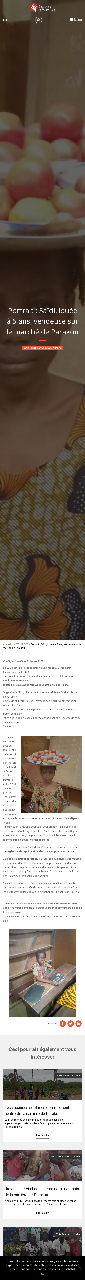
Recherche (38, 20)
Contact (5, 20)
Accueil (7, 644)
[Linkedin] (78, 1023)
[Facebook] (63, 1023)
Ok (42, 1274)
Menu (77, 19)
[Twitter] (70, 1023)
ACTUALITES (21, 644)
